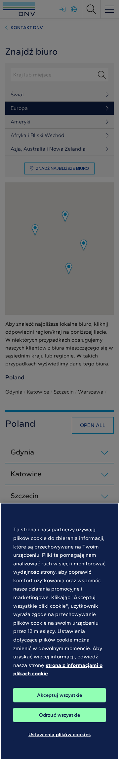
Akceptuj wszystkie (59, 695)
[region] (59, 631)
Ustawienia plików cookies (59, 734)
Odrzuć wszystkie (59, 715)
